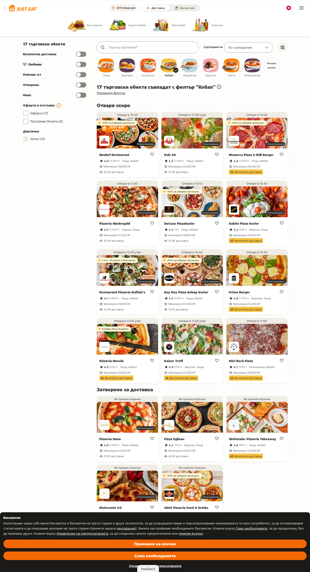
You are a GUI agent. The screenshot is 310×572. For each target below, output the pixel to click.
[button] (20, 7)
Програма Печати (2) (46, 121)
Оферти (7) (39, 113)
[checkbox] (106, 67)
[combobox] (152, 47)
